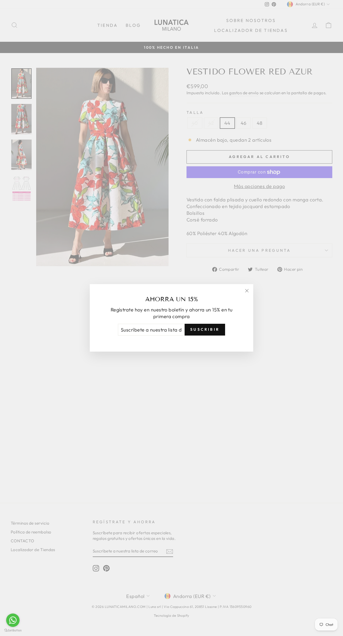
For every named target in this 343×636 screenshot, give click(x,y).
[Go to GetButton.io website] (12, 630)
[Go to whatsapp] (13, 620)
